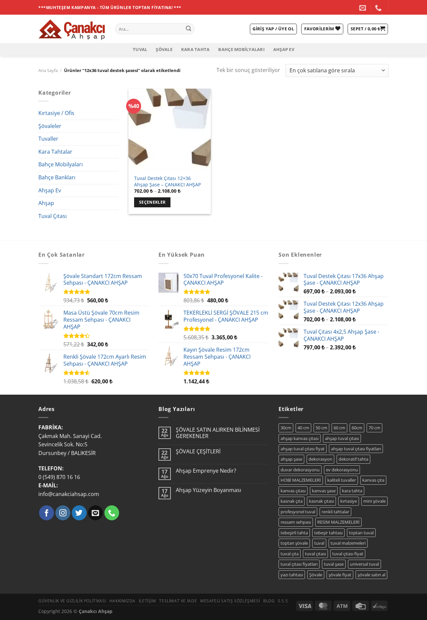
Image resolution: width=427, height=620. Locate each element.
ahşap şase (291, 459)
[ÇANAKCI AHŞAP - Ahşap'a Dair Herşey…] (71, 29)
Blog (269, 601)
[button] (368, 29)
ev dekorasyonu (342, 470)
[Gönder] (188, 29)
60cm (357, 428)
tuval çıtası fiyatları (299, 564)
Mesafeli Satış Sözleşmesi (230, 601)
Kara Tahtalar (55, 151)
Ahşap (46, 203)
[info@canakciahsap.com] (363, 7)
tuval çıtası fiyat (347, 554)
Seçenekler (152, 202)
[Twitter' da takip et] (79, 512)
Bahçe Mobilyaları (241, 49)
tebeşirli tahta (294, 533)
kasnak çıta (292, 501)
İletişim (147, 601)
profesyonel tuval (298, 512)
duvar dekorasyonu (300, 470)
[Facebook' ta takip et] (46, 512)
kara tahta (352, 491)
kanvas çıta (373, 480)
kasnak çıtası (321, 501)
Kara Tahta (195, 49)
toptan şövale (294, 543)
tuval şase (334, 564)
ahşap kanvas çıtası (300, 438)
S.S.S (283, 601)
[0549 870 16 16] (379, 7)
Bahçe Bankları (56, 177)
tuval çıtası (315, 554)
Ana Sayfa (48, 70)
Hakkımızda (122, 601)
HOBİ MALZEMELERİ (301, 480)
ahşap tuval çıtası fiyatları (356, 449)
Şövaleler (49, 126)
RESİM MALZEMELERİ (338, 522)
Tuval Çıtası (52, 216)
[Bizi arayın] (111, 512)
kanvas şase (324, 491)
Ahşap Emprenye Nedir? (206, 471)
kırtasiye (348, 501)
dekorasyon (320, 459)
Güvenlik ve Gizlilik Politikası (72, 601)
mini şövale (374, 501)
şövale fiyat (340, 575)
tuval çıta (290, 554)
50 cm (321, 428)
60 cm (339, 428)
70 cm (374, 428)
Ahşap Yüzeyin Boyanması (208, 490)
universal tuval (364, 564)
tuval (319, 543)
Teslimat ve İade (178, 601)
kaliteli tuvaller (341, 480)
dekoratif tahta (353, 459)
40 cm (303, 428)
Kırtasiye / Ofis (56, 113)
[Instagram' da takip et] (62, 512)
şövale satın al (371, 575)
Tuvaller (48, 138)
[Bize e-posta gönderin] (95, 512)
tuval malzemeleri (348, 543)
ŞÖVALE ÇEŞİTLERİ (198, 451)
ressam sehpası (296, 522)
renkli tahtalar (335, 512)
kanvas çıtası (293, 491)
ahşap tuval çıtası (342, 438)
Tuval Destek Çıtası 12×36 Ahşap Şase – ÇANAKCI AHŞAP (167, 181)
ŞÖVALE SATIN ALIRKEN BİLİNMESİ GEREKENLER (218, 433)
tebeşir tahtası (328, 533)
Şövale (164, 49)
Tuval (140, 49)
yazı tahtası (292, 575)
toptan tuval (361, 533)
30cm (286, 428)
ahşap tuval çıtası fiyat (303, 449)
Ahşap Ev (283, 49)
